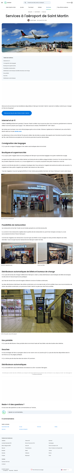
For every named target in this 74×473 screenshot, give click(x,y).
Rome (50, 453)
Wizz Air (3, 448)
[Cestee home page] (7, 2)
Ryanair (50, 440)
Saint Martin (37, 11)
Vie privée (11, 470)
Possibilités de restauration (9, 68)
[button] (2, 2)
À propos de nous (5, 461)
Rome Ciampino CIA (53, 445)
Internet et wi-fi (6, 60)
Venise (50, 450)
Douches (5, 75)
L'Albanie (27, 453)
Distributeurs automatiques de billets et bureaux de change (16, 70)
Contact (3, 464)
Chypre (3, 455)
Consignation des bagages (9, 63)
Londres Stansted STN (6, 443)
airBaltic (3, 440)
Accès (22, 7)
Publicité (16, 470)
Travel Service (28, 448)
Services (48, 7)
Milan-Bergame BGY (6, 445)
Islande (3, 453)
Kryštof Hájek (33, 20)
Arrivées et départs (23, 429)
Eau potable (6, 73)
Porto (50, 455)
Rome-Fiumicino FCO (30, 443)
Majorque (27, 455)
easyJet (27, 445)
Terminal (30, 7)
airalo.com (18, 131)
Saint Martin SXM (10, 7)
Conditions (5, 470)
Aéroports (30, 11)
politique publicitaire (37, 374)
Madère (3, 450)
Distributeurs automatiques (9, 78)
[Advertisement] (37, 92)
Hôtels (40, 7)
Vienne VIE (27, 440)
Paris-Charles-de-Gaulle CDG (55, 448)
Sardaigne (51, 443)
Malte (26, 450)
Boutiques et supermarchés (9, 65)
